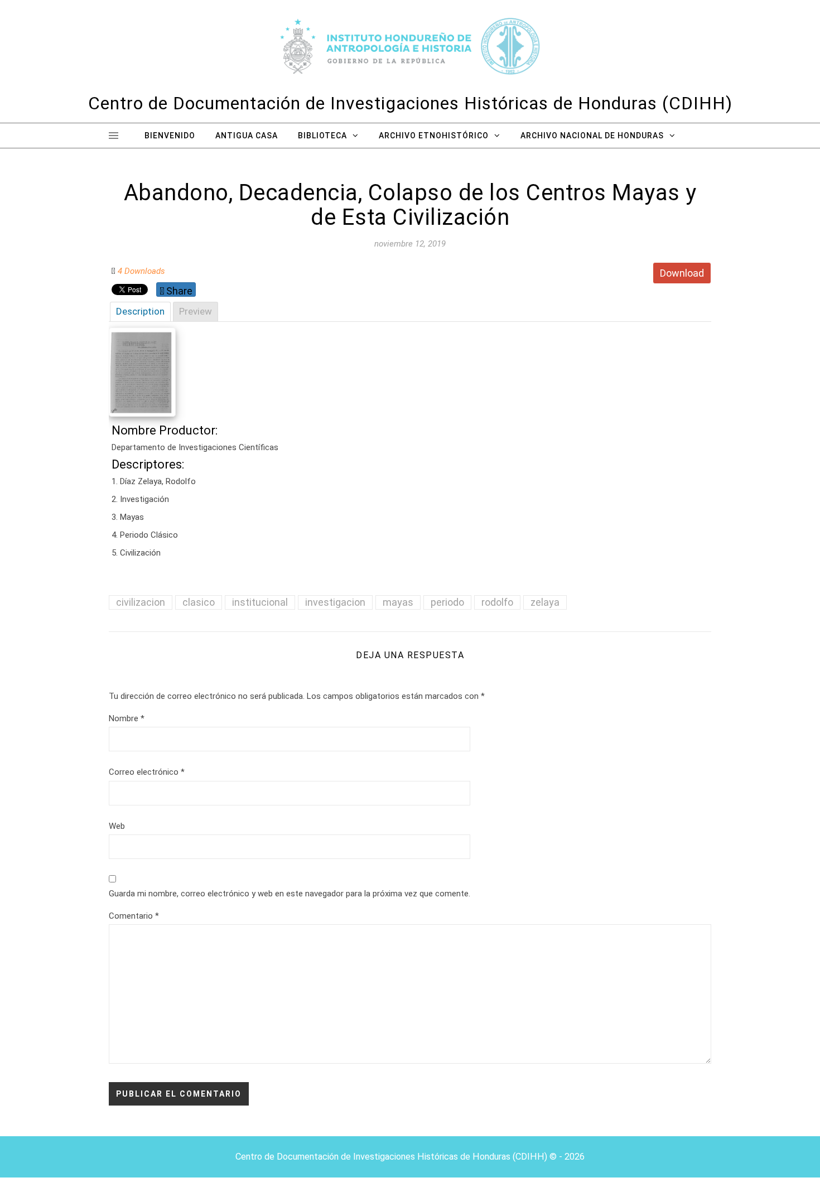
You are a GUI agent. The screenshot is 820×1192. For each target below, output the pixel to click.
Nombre (126, 718)
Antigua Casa (246, 135)
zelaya (544, 602)
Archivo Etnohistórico (434, 135)
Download (682, 273)
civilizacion (140, 602)
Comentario (134, 916)
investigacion (335, 602)
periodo (447, 602)
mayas (398, 602)
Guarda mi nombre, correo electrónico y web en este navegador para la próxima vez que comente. (289, 894)
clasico (198, 602)
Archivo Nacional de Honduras (592, 135)
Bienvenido (169, 135)
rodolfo (497, 602)
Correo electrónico (147, 772)
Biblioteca (322, 135)
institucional (260, 602)
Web (117, 826)
